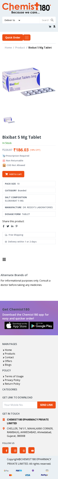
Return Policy (12, 383)
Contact (9, 357)
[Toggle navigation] (26, 37)
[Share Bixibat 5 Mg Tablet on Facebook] (4, 226)
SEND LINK (46, 405)
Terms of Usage (14, 376)
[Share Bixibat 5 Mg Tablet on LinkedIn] (13, 226)
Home (8, 47)
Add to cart (15, 174)
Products (10, 353)
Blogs (8, 364)
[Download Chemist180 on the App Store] (16, 325)
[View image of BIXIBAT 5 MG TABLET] (9, 120)
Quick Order (12, 37)
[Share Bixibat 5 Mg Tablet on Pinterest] (17, 226)
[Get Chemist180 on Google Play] (41, 325)
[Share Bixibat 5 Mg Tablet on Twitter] (9, 226)
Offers (8, 361)
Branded (22, 190)
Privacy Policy (12, 380)
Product (20, 47)
